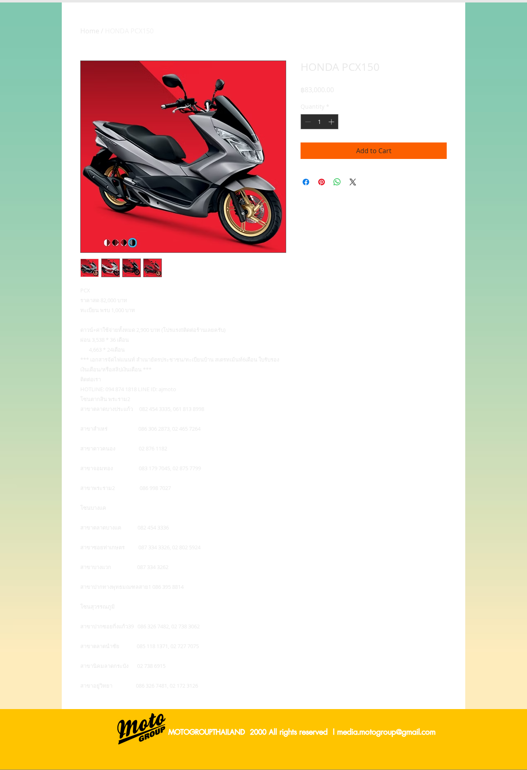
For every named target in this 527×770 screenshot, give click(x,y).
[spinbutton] (319, 121)
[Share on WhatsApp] (337, 182)
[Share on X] (353, 182)
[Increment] (332, 121)
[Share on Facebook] (306, 182)
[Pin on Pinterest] (321, 182)
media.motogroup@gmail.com (386, 732)
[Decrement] (307, 121)
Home (89, 30)
